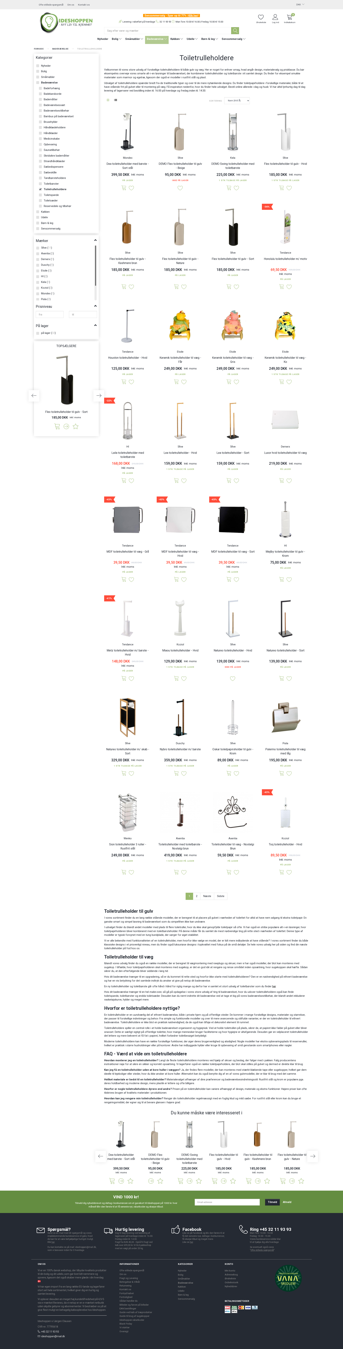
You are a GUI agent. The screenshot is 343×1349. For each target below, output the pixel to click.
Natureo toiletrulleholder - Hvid (233, 650)
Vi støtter (125, 1327)
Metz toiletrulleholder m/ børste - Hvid (128, 652)
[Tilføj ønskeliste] (75, 426)
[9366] (176, 580)
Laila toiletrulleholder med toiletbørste (127, 455)
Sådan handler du (129, 1300)
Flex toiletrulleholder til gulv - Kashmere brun (128, 261)
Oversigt (124, 1331)
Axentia (180, 838)
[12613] (124, 188)
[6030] (281, 481)
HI (127, 446)
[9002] (281, 188)
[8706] (176, 872)
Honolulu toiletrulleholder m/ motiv (285, 259)
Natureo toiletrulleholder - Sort (285, 650)
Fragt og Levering (129, 1278)
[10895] (176, 382)
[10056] (281, 679)
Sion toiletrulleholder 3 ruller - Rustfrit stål (127, 846)
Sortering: (216, 101)
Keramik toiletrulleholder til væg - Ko (285, 360)
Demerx (285, 446)
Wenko (128, 838)
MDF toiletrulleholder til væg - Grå (127, 551)
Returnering (125, 1285)
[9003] (57, 426)
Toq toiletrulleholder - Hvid (285, 844)
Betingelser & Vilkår (130, 1281)
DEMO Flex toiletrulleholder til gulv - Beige (180, 166)
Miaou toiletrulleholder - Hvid (180, 650)
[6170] (281, 774)
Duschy (180, 743)
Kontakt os (84, 4)
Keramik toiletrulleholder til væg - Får (180, 360)
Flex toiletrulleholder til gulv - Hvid (285, 163)
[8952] (281, 287)
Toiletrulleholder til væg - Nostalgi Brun (233, 846)
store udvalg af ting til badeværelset (216, 992)
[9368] (229, 580)
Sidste (220, 896)
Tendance (285, 252)
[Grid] (108, 100)
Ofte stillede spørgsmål (51, 4)
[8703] (229, 872)
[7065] (281, 872)
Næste (207, 896)
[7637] (124, 872)
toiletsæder (153, 995)
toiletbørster (127, 995)
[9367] (124, 580)
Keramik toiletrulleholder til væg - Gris (233, 360)
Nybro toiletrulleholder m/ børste (180, 749)
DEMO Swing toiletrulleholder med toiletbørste (232, 166)
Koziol (180, 644)
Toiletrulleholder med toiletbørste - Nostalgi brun (180, 846)
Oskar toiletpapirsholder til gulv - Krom (232, 751)
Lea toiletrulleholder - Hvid (180, 452)
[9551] (229, 774)
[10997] (124, 774)
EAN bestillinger (128, 1308)
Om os (70, 4)
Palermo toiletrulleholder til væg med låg (285, 751)
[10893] (281, 382)
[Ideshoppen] (66, 22)
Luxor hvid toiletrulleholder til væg (285, 452)
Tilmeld (272, 1202)
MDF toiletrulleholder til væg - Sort (233, 551)
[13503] (281, 580)
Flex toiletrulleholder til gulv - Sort (66, 412)
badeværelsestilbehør (260, 995)
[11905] (124, 287)
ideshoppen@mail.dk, (85, 1247)
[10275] (176, 287)
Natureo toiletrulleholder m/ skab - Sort (127, 751)
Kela (232, 157)
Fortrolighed (126, 1297)
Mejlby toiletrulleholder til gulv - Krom (285, 553)
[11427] (229, 481)
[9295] (124, 679)
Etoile (180, 351)
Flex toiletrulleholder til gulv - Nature (180, 261)
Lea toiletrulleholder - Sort (233, 452)
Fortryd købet (127, 1293)
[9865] (176, 774)
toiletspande (111, 995)
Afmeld (287, 1202)
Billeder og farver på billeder (134, 1304)
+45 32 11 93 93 (50, 1331)
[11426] (176, 481)
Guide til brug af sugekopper (134, 1316)
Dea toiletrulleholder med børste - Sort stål (127, 166)
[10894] (229, 382)
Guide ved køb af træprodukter (136, 1312)
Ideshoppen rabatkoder (132, 1319)
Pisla (285, 743)
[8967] (124, 382)
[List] (116, 100)
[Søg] (235, 30)
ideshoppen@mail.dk (53, 1336)
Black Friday (126, 1323)
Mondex (127, 157)
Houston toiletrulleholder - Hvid (127, 357)
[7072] (176, 679)
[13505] (124, 481)
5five (180, 157)
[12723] (229, 188)
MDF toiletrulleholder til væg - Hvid (180, 553)
